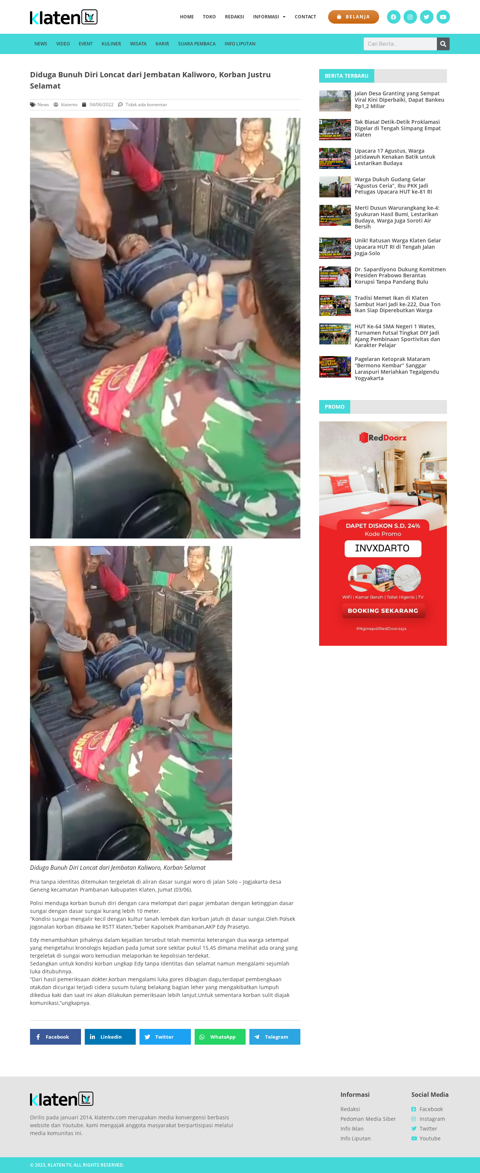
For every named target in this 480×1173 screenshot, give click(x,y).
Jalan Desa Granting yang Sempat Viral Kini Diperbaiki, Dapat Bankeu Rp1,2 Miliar (399, 100)
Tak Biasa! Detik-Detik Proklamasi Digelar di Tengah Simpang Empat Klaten (398, 128)
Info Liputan (240, 44)
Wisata (138, 44)
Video (63, 44)
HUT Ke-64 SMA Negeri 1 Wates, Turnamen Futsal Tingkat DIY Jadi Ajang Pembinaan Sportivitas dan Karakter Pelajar (397, 336)
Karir (162, 44)
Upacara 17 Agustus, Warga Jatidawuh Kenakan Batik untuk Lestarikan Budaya (395, 157)
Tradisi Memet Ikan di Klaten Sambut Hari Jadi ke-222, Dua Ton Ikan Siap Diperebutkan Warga (398, 304)
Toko (209, 17)
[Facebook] (393, 17)
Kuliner (111, 44)
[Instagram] (410, 17)
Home (187, 17)
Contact (305, 17)
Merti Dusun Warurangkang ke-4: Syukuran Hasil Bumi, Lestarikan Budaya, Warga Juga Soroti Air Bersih (397, 217)
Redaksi (234, 17)
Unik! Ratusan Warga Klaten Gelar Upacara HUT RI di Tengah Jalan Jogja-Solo (398, 247)
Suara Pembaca (197, 44)
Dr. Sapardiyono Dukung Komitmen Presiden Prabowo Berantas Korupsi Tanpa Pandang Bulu (400, 276)
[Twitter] (427, 17)
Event (86, 44)
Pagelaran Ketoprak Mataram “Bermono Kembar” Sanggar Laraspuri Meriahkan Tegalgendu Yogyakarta (397, 368)
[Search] (443, 44)
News (40, 44)
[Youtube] (443, 17)
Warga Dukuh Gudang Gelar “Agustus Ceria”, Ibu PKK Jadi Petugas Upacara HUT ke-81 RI (393, 186)
